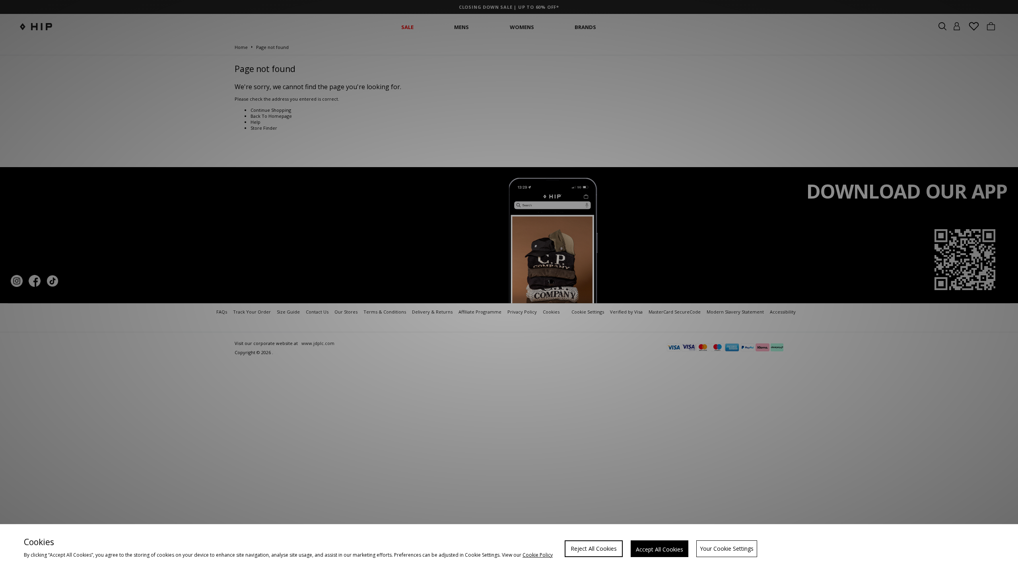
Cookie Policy (538, 555)
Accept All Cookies (659, 549)
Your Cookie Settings (727, 548)
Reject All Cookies (594, 548)
